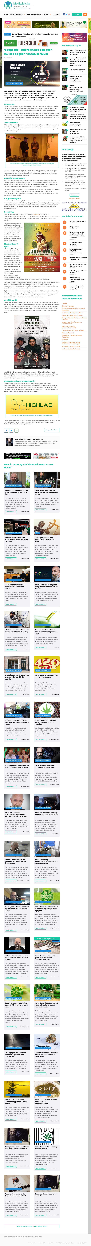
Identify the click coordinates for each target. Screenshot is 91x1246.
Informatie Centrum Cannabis (71, 346)
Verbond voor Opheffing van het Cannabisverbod (72, 322)
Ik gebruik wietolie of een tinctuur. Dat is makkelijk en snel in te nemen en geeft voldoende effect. (75, 176)
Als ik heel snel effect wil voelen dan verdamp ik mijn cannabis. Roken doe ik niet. (75, 170)
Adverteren (32, 1243)
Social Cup (36, 214)
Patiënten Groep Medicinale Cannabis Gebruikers (73, 309)
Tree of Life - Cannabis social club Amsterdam (72, 336)
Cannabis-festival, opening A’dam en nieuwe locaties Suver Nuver (35, 35)
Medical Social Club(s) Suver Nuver (72, 313)
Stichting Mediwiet (67, 306)
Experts (46, 14)
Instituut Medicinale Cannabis (71, 349)
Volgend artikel (51, 430)
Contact (51, 1243)
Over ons (42, 1243)
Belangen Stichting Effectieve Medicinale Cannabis (74, 318)
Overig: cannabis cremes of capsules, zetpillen (76, 189)
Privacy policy (82, 1243)
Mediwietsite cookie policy (65, 1243)
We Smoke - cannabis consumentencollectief (69, 327)
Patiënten (56, 14)
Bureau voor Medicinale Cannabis (72, 315)
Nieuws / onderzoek (16, 14)
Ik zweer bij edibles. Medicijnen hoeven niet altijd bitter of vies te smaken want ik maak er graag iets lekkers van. (75, 183)
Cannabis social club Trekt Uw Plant (73, 330)
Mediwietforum (20, 6)
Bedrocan (65, 339)
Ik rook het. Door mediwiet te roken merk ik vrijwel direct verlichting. (75, 164)
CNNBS (64, 303)
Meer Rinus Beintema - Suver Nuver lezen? (32, 1226)
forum (77, 14)
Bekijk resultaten (74, 198)
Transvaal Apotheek (68, 333)
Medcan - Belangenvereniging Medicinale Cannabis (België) (71, 343)
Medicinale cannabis (34, 14)
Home (6, 14)
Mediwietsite (21, 3)
